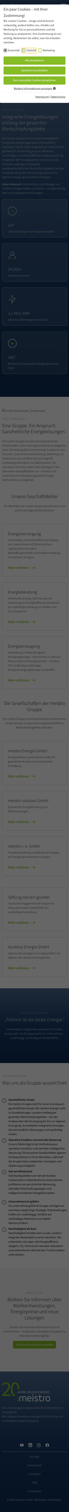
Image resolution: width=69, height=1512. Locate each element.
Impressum (42, 97)
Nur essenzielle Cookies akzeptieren (34, 80)
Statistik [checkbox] (31, 50)
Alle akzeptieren (34, 60)
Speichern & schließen (34, 70)
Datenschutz (58, 97)
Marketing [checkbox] (49, 50)
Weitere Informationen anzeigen (33, 89)
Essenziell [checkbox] (14, 50)
